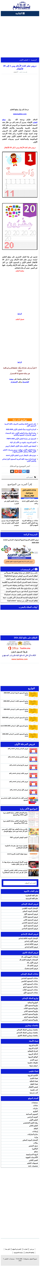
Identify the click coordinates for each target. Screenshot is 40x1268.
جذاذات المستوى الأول (30, 993)
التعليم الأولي (29, 477)
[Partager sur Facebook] (27, 471)
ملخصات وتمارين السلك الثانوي (28, 1035)
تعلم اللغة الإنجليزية (32, 895)
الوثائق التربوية (33, 1057)
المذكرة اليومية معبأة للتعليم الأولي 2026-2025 (21, 429)
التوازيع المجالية (33, 1002)
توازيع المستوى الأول (31, 1005)
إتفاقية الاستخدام (29, 1252)
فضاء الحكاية (34, 1081)
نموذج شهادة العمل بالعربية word (17, 854)
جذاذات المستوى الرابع (30, 987)
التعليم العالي (33, 1125)
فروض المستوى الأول (31, 914)
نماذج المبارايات (32, 1134)
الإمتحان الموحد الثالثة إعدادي (28, 938)
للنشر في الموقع (16, 1249)
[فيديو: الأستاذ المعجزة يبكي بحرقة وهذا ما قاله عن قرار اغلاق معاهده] (33, 864)
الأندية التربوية (33, 1045)
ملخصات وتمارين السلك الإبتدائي (27, 1030)
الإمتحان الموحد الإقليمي (30, 908)
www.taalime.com (19, 114)
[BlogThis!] (16, 471)
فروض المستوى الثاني (30, 920)
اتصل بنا (25, 1249)
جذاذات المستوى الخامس (29, 981)
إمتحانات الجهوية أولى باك (29, 957)
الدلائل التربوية (33, 1054)
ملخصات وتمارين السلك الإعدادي (27, 1032)
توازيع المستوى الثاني (31, 1011)
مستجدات (34, 1102)
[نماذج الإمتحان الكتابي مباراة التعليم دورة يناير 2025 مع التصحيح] (33, 823)
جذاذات (35, 1105)
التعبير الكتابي (33, 1160)
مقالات (35, 1143)
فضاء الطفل (34, 1084)
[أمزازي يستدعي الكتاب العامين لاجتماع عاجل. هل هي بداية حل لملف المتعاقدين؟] (33, 872)
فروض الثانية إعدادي (31, 947)
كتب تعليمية (34, 1090)
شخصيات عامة (33, 1166)
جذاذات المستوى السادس (29, 978)
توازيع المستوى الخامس (30, 1014)
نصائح (36, 1151)
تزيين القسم (34, 1060)
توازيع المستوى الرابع (31, 1017)
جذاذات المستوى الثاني (30, 984)
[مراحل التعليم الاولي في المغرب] (10, 493)
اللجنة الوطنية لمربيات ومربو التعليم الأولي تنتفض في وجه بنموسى (10, 523)
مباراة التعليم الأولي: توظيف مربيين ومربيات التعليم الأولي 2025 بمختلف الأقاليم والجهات (19, 451)
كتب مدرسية (34, 1093)
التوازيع (35, 1111)
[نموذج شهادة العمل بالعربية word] (33, 856)
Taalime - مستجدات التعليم (13, 1259)
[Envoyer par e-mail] (12, 471)
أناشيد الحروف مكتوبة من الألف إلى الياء (23, 442)
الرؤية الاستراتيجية (32, 1154)
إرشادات (35, 1131)
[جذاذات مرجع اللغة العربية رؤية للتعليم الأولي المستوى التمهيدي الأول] (29, 513)
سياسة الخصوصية (18, 1252)
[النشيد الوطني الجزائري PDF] (33, 839)
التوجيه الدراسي (32, 1117)
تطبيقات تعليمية (33, 1063)
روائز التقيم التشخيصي (30, 1123)
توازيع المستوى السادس (30, 1020)
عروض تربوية (33, 1065)
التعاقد (36, 1128)
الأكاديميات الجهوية (32, 1157)
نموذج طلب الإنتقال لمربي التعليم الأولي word (21, 455)
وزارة (36, 1137)
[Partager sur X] (24, 471)
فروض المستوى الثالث (30, 917)
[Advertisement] (20, 37)
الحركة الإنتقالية (33, 1051)
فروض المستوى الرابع (31, 925)
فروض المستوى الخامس (30, 923)
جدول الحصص (33, 1146)
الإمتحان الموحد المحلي (30, 911)
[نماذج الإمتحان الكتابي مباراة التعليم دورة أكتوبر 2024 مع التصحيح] (33, 815)
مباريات (35, 1108)
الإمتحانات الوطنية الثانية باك (28, 960)
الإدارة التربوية (33, 1048)
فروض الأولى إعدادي (31, 941)
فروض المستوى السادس (30, 928)
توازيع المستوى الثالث (31, 1008)
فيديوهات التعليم (32, 1163)
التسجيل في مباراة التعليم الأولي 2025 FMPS (21, 439)
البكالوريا (35, 1149)
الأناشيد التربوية (33, 1075)
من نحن (32, 1249)
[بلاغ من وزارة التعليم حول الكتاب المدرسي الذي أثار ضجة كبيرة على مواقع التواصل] (33, 831)
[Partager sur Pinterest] (20, 471)
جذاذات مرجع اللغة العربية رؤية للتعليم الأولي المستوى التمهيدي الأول (30, 523)
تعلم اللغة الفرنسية (32, 898)
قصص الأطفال (33, 1087)
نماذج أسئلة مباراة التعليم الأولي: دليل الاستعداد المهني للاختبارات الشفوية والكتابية (20, 434)
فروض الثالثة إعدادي (31, 944)
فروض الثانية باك (32, 965)
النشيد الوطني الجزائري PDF (18, 837)
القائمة (18, 13)
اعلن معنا (7, 1249)
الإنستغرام (14, 382)
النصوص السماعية (32, 1114)
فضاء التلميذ (34, 1078)
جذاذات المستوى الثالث (30, 990)
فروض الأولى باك (32, 962)
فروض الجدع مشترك (31, 968)
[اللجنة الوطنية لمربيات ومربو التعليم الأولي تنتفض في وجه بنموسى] (10, 513)
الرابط (20, 314)
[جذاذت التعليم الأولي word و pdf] (29, 493)
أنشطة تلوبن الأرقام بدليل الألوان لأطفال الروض (20, 446)
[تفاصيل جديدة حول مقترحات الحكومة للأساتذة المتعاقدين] (33, 848)
